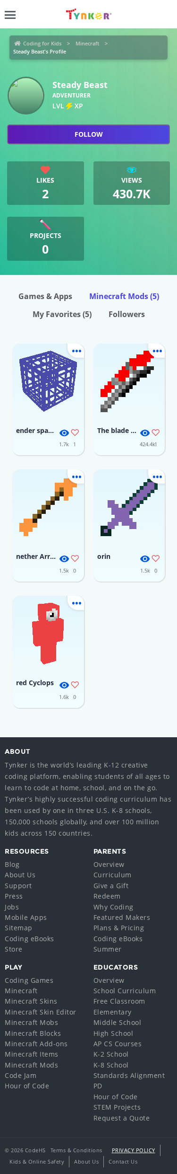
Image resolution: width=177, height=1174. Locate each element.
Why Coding (113, 906)
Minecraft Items (32, 1054)
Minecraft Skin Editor (40, 1011)
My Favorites (62, 314)
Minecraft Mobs (31, 1022)
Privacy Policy (133, 1150)
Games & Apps (45, 296)
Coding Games (29, 980)
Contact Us (123, 1161)
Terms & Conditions (76, 1150)
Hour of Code (27, 1085)
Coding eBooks (29, 938)
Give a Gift (111, 885)
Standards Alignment (129, 1075)
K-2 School (111, 1054)
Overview (109, 864)
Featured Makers (122, 917)
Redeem (107, 896)
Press (14, 896)
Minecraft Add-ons (36, 1043)
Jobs (12, 906)
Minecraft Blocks (33, 1033)
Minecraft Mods (124, 296)
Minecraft (87, 43)
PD (97, 1085)
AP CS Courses (117, 1043)
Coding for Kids (42, 43)
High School (113, 1033)
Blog (12, 864)
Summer (107, 948)
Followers (127, 314)
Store (14, 948)
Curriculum (112, 874)
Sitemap (19, 927)
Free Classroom (119, 1001)
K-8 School (111, 1064)
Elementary (112, 1011)
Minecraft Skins (31, 1001)
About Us (20, 874)
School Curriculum (124, 990)
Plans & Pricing (118, 927)
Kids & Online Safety (36, 1161)
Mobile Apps (26, 917)
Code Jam (20, 1075)
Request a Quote (121, 1117)
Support (18, 885)
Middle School (117, 1022)
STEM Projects (117, 1107)
